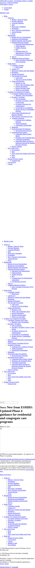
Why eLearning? (21, 99)
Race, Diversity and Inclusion (21, 30)
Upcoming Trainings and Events (22, 93)
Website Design (5, 567)
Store (13, 157)
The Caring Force (13, 148)
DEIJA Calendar (17, 146)
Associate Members (18, 23)
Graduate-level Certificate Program (22, 347)
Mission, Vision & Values (19, 19)
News (13, 34)
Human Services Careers (15, 159)
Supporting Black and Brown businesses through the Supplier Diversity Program (25, 143)
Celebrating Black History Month (22, 359)
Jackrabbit (15, 567)
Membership (11, 35)
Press (13, 155)
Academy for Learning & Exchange (19, 92)
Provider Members (17, 21)
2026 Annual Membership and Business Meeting (21, 114)
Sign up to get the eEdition (24, 79)
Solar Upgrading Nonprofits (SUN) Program (24, 61)
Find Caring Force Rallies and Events (23, 153)
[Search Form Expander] (14, 400)
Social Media (12, 545)
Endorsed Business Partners (20, 42)
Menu (5, 16)
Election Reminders (22, 86)
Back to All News (5, 474)
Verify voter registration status (25, 85)
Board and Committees (19, 27)
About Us (11, 18)
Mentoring (15, 127)
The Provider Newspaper (19, 76)
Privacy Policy (4, 564)
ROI (17, 49)
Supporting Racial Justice (19, 132)
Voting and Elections (18, 81)
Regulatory (15, 72)
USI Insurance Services (23, 55)
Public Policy (12, 64)
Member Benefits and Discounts (21, 41)
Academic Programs (18, 118)
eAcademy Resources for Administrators (23, 105)
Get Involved (12, 539)
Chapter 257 (15, 69)
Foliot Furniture (20, 46)
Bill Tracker (19, 67)
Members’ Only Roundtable (24, 95)
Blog (13, 152)
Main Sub (7, 536)
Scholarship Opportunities (24, 125)
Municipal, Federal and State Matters (23, 71)
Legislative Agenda (18, 65)
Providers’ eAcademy (18, 97)
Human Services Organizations (21, 37)
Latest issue (19, 78)
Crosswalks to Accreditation (24, 108)
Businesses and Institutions (20, 39)
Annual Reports (16, 32)
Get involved (8, 8)
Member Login (4, 13)
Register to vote (20, 83)
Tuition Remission (21, 123)
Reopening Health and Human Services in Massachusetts (17, 459)
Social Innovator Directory (24, 130)
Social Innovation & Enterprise (21, 129)
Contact (6, 9)
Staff (13, 25)
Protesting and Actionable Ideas (25, 138)
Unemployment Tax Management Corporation (23, 52)
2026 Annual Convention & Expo (22, 116)
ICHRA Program (21, 48)
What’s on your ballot (22, 90)
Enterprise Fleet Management (25, 44)
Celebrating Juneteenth (23, 139)
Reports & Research (18, 74)
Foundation (15, 28)
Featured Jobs (16, 160)
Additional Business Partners (20, 58)
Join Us (14, 56)
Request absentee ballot (23, 88)
